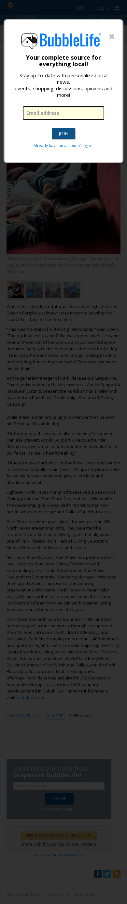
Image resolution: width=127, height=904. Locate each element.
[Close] (111, 37)
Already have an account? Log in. (63, 145)
